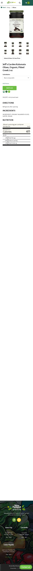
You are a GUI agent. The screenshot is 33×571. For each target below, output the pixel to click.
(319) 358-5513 (24, 540)
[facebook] (14, 520)
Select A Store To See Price (12, 58)
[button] (5, 44)
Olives (14, 7)
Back (4, 7)
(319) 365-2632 (8, 557)
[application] (26, 567)
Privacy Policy (13, 568)
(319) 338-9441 (8, 540)
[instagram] (19, 520)
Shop (8, 7)
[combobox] (16, 78)
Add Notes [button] (6, 83)
